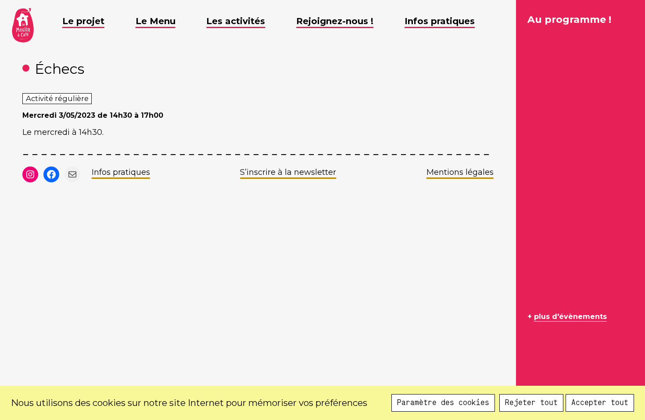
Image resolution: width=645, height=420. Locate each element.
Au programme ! (569, 19)
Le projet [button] (83, 21)
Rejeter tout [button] (531, 402)
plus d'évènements (570, 316)
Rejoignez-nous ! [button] (334, 21)
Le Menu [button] (156, 21)
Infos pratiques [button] (440, 21)
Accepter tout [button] (599, 402)
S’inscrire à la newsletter (288, 172)
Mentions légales (460, 172)
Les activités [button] (235, 21)
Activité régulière (57, 98)
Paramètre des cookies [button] (443, 402)
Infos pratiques (121, 172)
